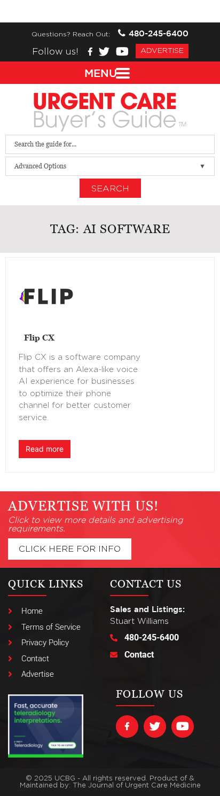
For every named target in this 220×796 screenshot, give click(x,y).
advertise (162, 51)
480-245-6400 (158, 33)
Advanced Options (40, 166)
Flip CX (39, 337)
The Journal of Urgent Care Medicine (137, 785)
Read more (45, 448)
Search (110, 188)
